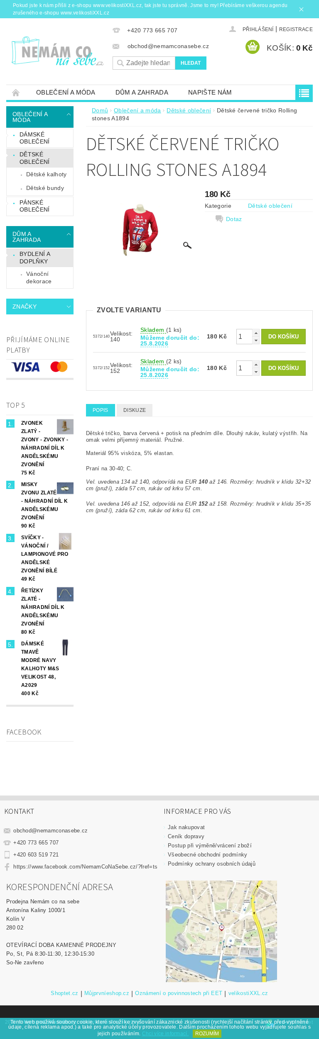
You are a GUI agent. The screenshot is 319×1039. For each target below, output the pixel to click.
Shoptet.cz (64, 993)
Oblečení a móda (66, 92)
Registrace (296, 29)
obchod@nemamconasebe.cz (50, 830)
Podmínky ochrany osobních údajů (211, 864)
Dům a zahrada (141, 92)
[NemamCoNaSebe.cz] (57, 51)
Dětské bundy (45, 188)
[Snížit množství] (256, 340)
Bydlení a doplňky (35, 258)
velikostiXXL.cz (248, 993)
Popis (100, 410)
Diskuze (134, 410)
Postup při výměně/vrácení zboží (210, 845)
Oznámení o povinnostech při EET (178, 993)
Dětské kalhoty (46, 174)
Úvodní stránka (16, 92)
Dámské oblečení (35, 138)
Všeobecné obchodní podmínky (208, 855)
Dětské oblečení (35, 158)
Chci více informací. (165, 1034)
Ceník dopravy (186, 836)
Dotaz (234, 219)
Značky (24, 306)
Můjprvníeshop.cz (106, 993)
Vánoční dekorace (39, 277)
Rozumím (207, 1034)
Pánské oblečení (35, 206)
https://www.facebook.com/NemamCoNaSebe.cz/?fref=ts (85, 867)
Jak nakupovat (186, 827)
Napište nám (210, 92)
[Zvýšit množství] (256, 333)
